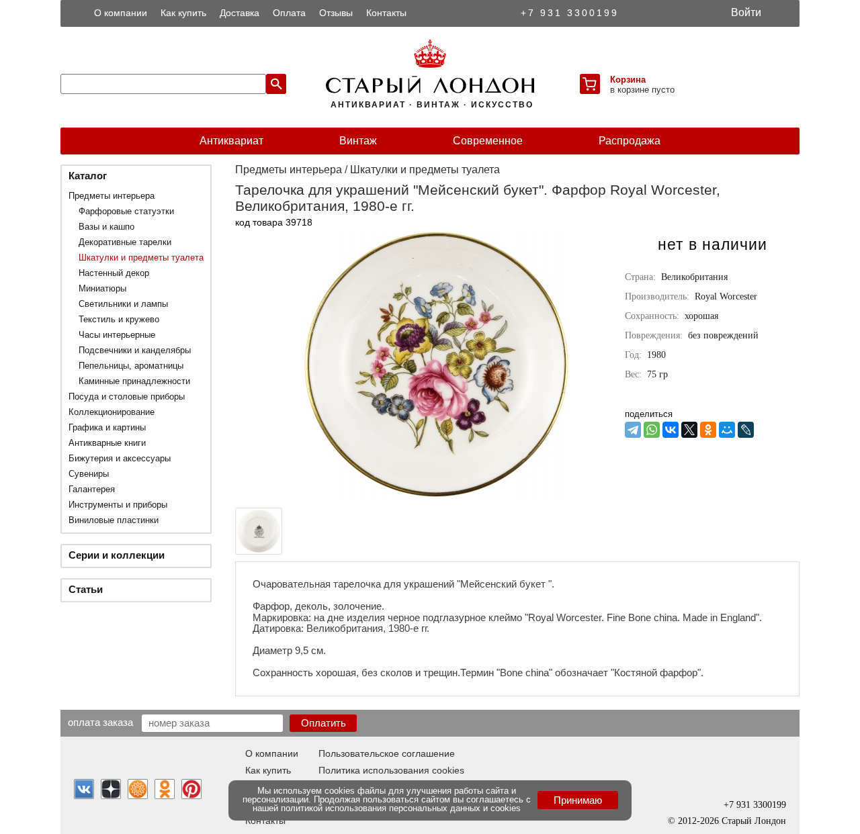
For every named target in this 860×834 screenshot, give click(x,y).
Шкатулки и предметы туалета (141, 257)
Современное (488, 140)
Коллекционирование (112, 412)
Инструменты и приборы (118, 505)
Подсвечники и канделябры (135, 350)
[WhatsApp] (652, 430)
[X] (689, 430)
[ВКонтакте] (670, 430)
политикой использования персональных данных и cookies (401, 808)
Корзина (628, 80)
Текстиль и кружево (119, 319)
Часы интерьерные (117, 335)
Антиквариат (231, 140)
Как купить (183, 12)
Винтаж (358, 140)
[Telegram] (633, 430)
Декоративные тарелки (125, 242)
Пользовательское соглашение (386, 753)
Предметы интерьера (112, 196)
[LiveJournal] (746, 430)
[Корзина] (590, 84)
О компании (120, 12)
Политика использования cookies (391, 770)
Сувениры (89, 474)
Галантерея (92, 489)
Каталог (88, 175)
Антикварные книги (107, 443)
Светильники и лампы (123, 304)
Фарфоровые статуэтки (126, 211)
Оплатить (323, 723)
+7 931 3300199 (570, 12)
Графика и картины (107, 427)
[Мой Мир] (727, 430)
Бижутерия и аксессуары (120, 458)
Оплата (289, 12)
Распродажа (629, 140)
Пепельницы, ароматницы (131, 366)
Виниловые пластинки (114, 520)
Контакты (386, 12)
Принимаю (578, 800)
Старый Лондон (754, 821)
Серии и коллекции (117, 555)
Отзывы (336, 12)
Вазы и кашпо (106, 227)
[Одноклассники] (708, 430)
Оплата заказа (100, 721)
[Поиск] (276, 84)
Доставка (239, 12)
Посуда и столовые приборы (127, 396)
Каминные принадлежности (134, 381)
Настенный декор (114, 273)
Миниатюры (102, 288)
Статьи (86, 589)
